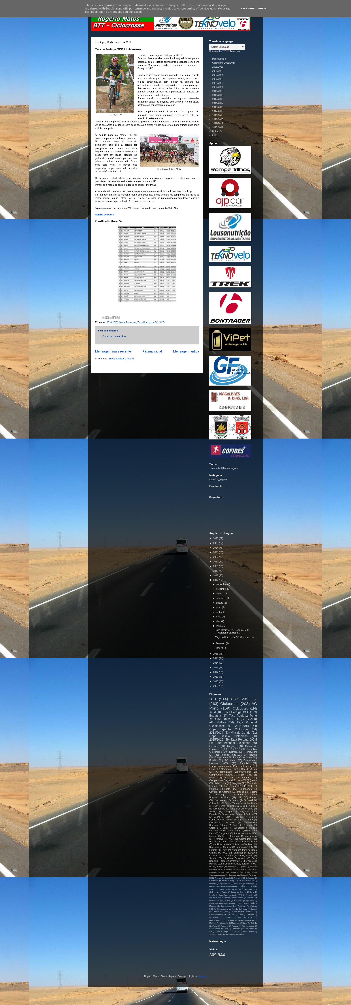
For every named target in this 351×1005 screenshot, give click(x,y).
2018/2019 (217, 95)
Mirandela (224, 923)
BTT (213, 699)
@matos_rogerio (218, 479)
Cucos (212, 915)
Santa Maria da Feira (218, 929)
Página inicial (152, 351)
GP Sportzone (245, 917)
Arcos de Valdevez (244, 844)
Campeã (227, 847)
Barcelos (253, 867)
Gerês (225, 828)
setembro (221, 598)
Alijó (243, 901)
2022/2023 (217, 79)
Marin (212, 777)
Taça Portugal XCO (147, 322)
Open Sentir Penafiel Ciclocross (229, 806)
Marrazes (131, 322)
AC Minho (230, 760)
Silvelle (212, 895)
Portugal (224, 926)
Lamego (241, 920)
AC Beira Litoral (224, 771)
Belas (220, 903)
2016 (216, 653)
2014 (216, 662)
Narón (245, 923)
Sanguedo (224, 833)
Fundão (213, 760)
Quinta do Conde (238, 892)
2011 (216, 676)
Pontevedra (251, 751)
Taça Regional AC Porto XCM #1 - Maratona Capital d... (233, 631)
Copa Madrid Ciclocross (242, 912)
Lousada (213, 746)
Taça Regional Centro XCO (230, 895)
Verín (241, 898)
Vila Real (247, 786)
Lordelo (213, 850)
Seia (228, 817)
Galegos (213, 828)
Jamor (235, 800)
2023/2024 (217, 75)
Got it (262, 8)
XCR (231, 839)
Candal (254, 909)
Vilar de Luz (252, 898)
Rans (252, 892)
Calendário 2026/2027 (223, 62)
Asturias (249, 808)
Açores (243, 867)
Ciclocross (229, 703)
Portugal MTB (251, 889)
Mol (239, 855)
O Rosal (248, 800)
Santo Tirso (230, 789)
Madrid (239, 803)
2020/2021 (217, 87)
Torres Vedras (241, 833)
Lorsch (224, 886)
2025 (216, 543)
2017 (216, 580)
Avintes (213, 811)
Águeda (253, 806)
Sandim (213, 858)
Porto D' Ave (228, 841)
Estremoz (248, 825)
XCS (236, 901)
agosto (220, 602)
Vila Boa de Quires (246, 769)
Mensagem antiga (186, 351)
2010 (216, 681)
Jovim (228, 803)
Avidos (251, 901)
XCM (212, 712)
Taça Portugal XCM (244, 739)
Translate (235, 51)
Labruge (228, 855)
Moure (217, 817)
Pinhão (249, 855)
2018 (216, 575)
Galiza (221, 722)
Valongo (252, 754)
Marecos (212, 923)
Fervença (250, 884)
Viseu (238, 934)
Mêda (243, 886)
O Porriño (253, 886)
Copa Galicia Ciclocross (228, 736)
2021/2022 (217, 83)
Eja (221, 884)
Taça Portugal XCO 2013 (227, 932)
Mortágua (252, 803)
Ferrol (229, 917)
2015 (216, 658)
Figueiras (240, 847)
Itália (251, 847)
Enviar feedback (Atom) (121, 358)
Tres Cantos (248, 932)
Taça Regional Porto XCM (228, 754)
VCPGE (239, 817)
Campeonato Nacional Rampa (222, 872)
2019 (216, 571)
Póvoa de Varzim (219, 892)
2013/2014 (217, 115)
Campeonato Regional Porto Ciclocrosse (230, 766)
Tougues (236, 783)
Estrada (233, 751)
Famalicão (238, 884)
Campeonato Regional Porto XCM (239, 814)
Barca (211, 903)
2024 (216, 547)
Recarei (235, 926)
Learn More (247, 8)
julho (219, 607)
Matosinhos (245, 771)
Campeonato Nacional (222, 822)
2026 (216, 538)
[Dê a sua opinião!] (107, 317)
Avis (254, 780)
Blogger (202, 976)
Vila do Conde (241, 732)
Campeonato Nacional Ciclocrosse (233, 757)
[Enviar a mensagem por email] (104, 317)
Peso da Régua (227, 889)
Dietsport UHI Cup (226, 915)
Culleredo (250, 878)
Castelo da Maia (220, 912)
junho (219, 612)
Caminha (231, 903)
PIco (214, 889)
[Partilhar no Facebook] (114, 317)
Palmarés (217, 131)
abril (218, 621)
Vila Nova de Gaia (222, 844)
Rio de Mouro (248, 926)
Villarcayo (218, 839)
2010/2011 (217, 127)
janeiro (220, 647)
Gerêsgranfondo (216, 920)
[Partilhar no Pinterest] (118, 317)
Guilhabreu (239, 828)
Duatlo (240, 915)
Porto (214, 926)
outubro (220, 593)
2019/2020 (217, 91)
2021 (216, 561)
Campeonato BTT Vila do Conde (239, 869)
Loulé (224, 850)
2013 (216, 667)
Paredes (213, 841)
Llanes (251, 920)
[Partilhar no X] (111, 317)
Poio (239, 889)
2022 (216, 557)
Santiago (220, 794)
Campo (218, 878)
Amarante (235, 808)
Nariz (234, 850)
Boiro (250, 819)
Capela (228, 878)
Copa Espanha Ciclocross (228, 729)
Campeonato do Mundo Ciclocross (232, 909)
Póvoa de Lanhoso (232, 830)
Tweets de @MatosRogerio (223, 468)
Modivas (233, 886)
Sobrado (238, 794)
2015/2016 (217, 107)
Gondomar (220, 800)
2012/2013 (217, 119)
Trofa (248, 895)
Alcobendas (219, 808)
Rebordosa (220, 783)
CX (254, 699)
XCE (225, 853)
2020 (216, 566)
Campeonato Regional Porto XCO (227, 780)
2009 (216, 686)
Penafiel (244, 763)
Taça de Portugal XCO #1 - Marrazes (234, 637)
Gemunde (213, 886)
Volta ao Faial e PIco (221, 901)
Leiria (122, 322)
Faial (228, 884)
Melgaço (231, 746)
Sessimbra (236, 929)
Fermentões (214, 917)
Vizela (220, 866)
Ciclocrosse (240, 708)
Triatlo (211, 934)
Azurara (246, 777)
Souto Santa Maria (247, 841)
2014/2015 (217, 111)
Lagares (230, 920)
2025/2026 (217, 66)
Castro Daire (246, 839)
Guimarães (214, 803)
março (219, 626)
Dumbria (212, 884)
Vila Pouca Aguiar (225, 934)
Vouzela (228, 777)
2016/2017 (112, 322)
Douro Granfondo (246, 881)
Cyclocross (213, 881)
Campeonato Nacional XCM (224, 774)
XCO (162, 322)
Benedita (216, 869)
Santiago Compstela (235, 858)
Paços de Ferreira (247, 791)
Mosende (235, 923)
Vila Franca (229, 786)
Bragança (214, 847)
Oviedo (254, 923)
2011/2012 (217, 123)
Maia (249, 774)
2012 (216, 672)
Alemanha (232, 867)
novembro (221, 588)
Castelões (238, 878)
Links (215, 135)
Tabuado (247, 789)
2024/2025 (217, 71)
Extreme (250, 915)
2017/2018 (217, 99)
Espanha (215, 715)
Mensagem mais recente (113, 351)
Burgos (253, 797)
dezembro (221, 584)
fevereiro (221, 643)
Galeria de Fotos (104, 214)
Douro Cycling (228, 881)
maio (219, 616)
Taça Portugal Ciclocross (233, 742)
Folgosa (213, 789)
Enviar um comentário (114, 336)
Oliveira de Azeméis (220, 791)
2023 (216, 552)
